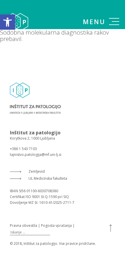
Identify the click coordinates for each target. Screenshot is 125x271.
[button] (7, 22)
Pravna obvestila (23, 225)
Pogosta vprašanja (56, 225)
